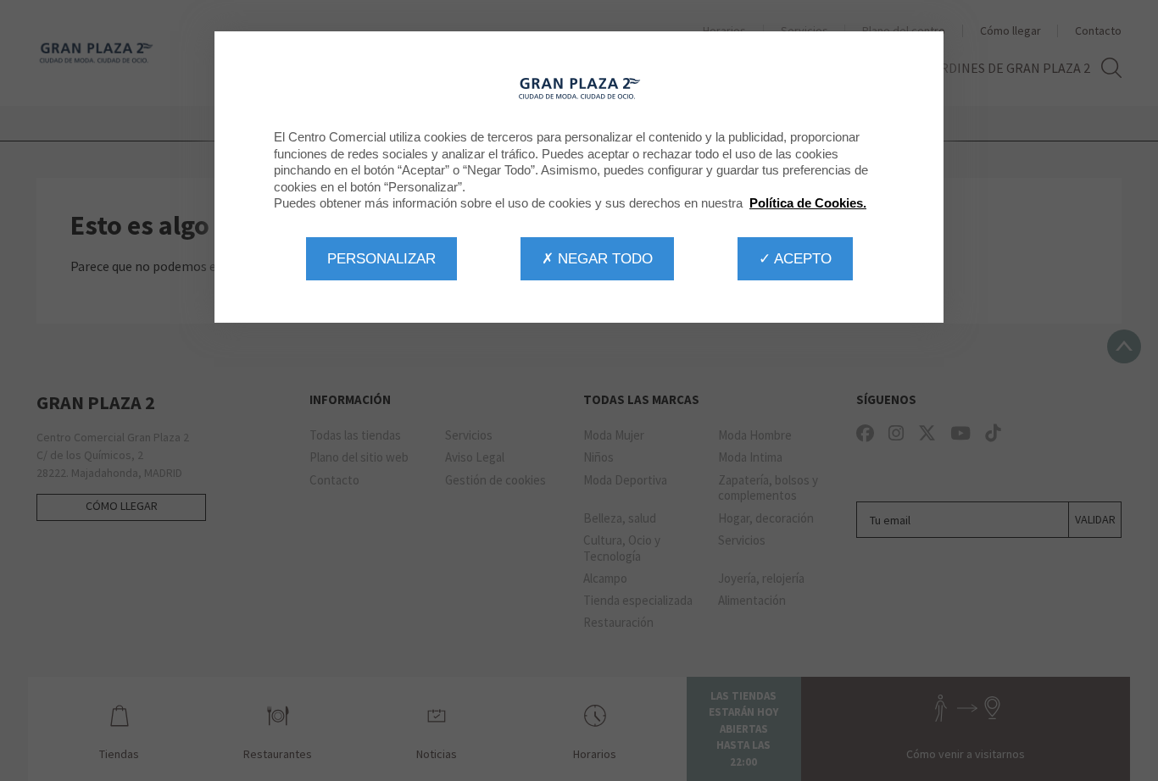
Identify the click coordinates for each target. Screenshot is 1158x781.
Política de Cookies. (807, 203)
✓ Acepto (795, 258)
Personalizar (381, 258)
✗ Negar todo (597, 258)
